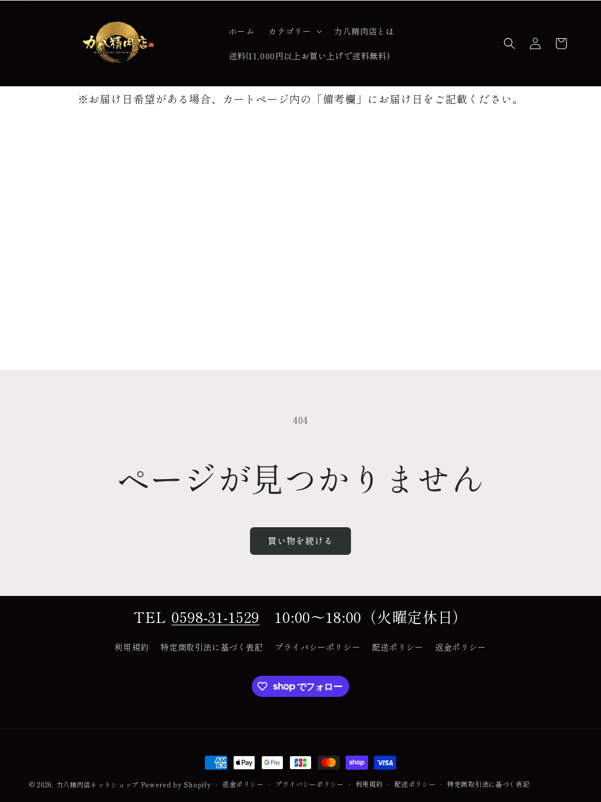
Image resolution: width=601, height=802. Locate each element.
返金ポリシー (461, 647)
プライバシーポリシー (317, 647)
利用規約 (131, 647)
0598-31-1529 (215, 616)
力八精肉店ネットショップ (97, 784)
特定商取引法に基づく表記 (211, 647)
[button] (294, 31)
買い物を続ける (300, 540)
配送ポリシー (398, 647)
